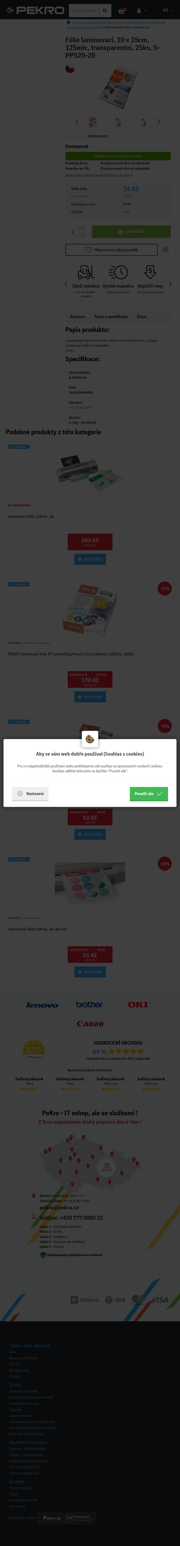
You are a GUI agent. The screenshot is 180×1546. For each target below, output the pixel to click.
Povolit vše (144, 793)
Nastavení (35, 793)
